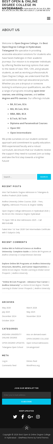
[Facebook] (23, 417)
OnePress (22, 437)
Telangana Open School (12, 347)
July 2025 (6, 312)
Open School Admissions (37, 343)
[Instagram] (38, 417)
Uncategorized (32, 347)
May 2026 (6, 307)
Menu (48, 18)
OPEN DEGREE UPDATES (13, 343)
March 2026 (31, 307)
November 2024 (33, 316)
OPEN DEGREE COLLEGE (37, 338)
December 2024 (9, 316)
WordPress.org (33, 365)
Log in (4, 361)
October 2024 (8, 320)
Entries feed (31, 361)
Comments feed (9, 365)
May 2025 (30, 312)
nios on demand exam (36, 334)
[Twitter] (15, 417)
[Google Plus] (30, 417)
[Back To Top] (26, 428)
